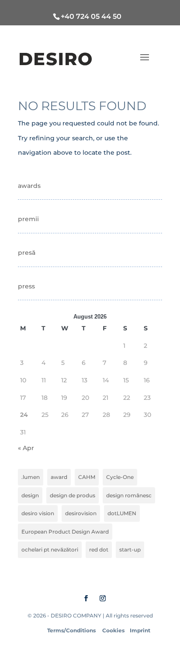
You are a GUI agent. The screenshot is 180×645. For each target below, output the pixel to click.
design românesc (129, 495)
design (30, 495)
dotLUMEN (121, 513)
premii (28, 219)
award (59, 477)
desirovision (81, 513)
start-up (130, 549)
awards (29, 186)
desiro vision (37, 513)
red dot (98, 549)
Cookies (113, 630)
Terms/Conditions (71, 630)
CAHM (86, 477)
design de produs (72, 495)
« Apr (26, 448)
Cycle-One (120, 477)
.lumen (30, 477)
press (26, 286)
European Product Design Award (65, 531)
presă (26, 253)
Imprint (140, 630)
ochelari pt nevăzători (49, 549)
